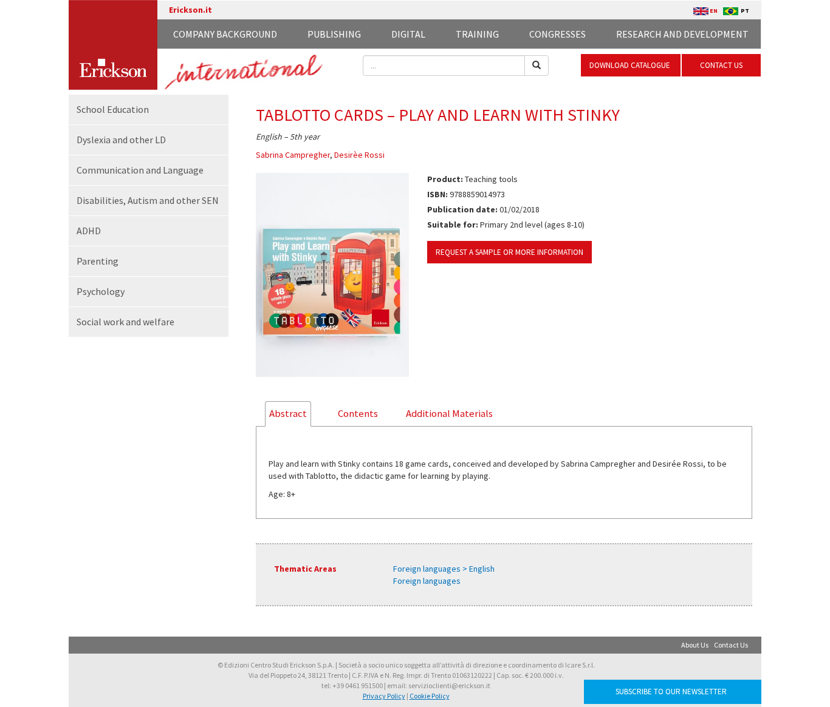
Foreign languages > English (444, 568)
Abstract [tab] (288, 413)
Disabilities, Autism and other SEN (148, 200)
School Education (113, 109)
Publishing (334, 34)
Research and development (682, 34)
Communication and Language (140, 170)
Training (477, 34)
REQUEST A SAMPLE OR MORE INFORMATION (509, 252)
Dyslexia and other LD (121, 140)
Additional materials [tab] (449, 413)
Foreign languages (427, 580)
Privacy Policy (384, 695)
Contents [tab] (358, 413)
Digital (408, 34)
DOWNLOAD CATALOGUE (630, 65)
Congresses (557, 34)
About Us (694, 644)
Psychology (101, 291)
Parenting (97, 261)
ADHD (89, 231)
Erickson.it (190, 9)
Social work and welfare (125, 322)
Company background (225, 34)
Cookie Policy (430, 695)
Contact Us (731, 644)
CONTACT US (721, 65)
